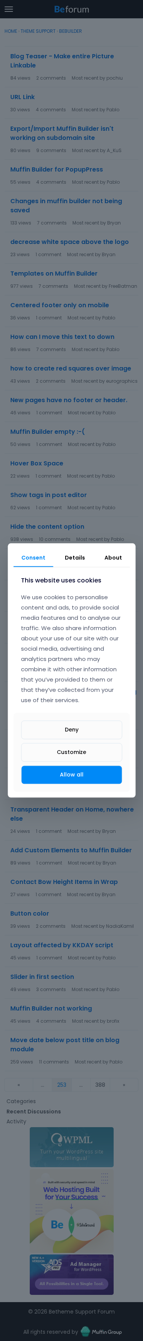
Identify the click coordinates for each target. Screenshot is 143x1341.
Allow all (72, 774)
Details (75, 557)
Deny (72, 729)
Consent (33, 557)
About (113, 557)
